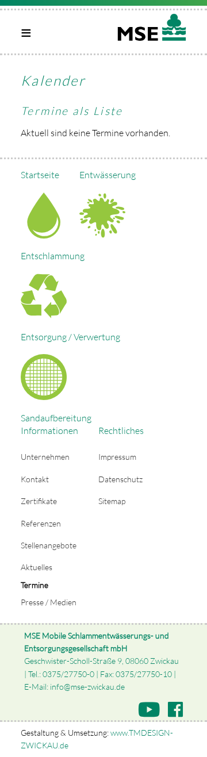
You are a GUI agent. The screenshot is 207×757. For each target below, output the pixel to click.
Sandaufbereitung (56, 418)
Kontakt (35, 479)
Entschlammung (53, 256)
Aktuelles (36, 567)
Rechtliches (121, 430)
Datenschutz (120, 479)
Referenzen (41, 523)
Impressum (117, 457)
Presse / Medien (48, 602)
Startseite (40, 174)
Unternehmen (45, 457)
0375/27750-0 (68, 674)
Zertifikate (39, 501)
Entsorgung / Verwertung (70, 337)
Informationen (49, 430)
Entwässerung (107, 174)
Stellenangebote (48, 545)
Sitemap (111, 501)
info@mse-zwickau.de (87, 686)
